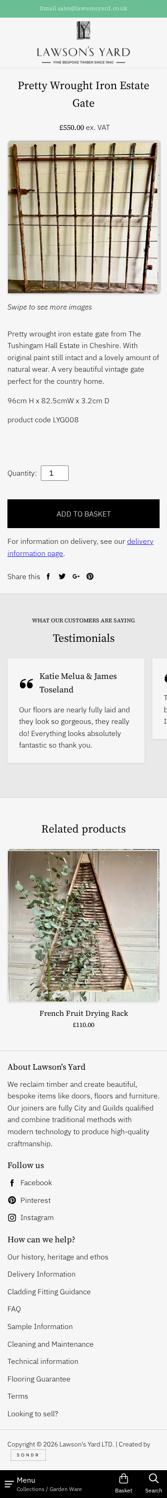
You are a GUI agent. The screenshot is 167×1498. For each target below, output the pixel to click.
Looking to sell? (32, 1413)
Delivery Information (41, 1273)
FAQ (14, 1308)
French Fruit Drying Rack (83, 1013)
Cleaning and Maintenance (50, 1344)
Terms (17, 1396)
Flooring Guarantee (39, 1378)
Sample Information (40, 1326)
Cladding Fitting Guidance (49, 1291)
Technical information (42, 1361)
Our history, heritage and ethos (58, 1256)
